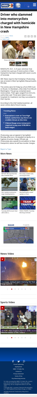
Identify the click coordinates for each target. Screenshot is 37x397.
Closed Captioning (18, 364)
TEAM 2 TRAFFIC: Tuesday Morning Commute (27, 212)
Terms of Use (18, 376)
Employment (18, 367)
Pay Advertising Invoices (18, 378)
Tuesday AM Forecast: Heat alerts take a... (9, 212)
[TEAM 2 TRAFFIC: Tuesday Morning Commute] (28, 203)
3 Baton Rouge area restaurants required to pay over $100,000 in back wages (18, 125)
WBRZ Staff (6, 39)
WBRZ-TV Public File (18, 369)
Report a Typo (5, 149)
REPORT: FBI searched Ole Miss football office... (9, 174)
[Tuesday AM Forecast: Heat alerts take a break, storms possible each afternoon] (9, 203)
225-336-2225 (16, 383)
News (11, 36)
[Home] (7, 5)
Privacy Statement (18, 374)
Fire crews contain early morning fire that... (26, 174)
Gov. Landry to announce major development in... (8, 193)
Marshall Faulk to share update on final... (26, 193)
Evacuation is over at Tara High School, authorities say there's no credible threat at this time (18, 118)
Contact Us (18, 371)
